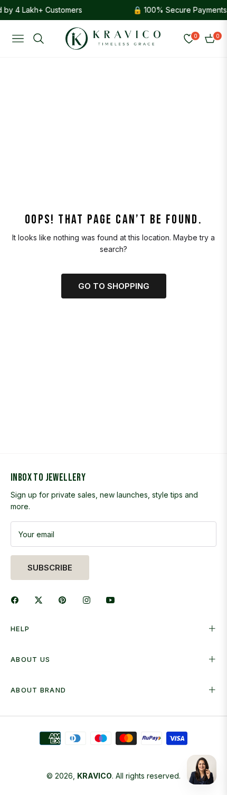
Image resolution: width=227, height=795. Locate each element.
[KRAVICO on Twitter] (41, 599)
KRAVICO (94, 775)
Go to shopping (113, 286)
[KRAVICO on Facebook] (17, 599)
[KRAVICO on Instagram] (89, 599)
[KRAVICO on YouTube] (113, 599)
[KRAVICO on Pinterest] (65, 599)
